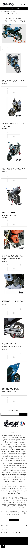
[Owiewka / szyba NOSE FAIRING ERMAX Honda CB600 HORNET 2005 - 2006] (13, 107)
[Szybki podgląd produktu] (14, 74)
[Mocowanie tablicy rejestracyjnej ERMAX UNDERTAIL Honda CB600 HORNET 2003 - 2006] (13, 195)
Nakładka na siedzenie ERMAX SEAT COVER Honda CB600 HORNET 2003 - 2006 (13, 390)
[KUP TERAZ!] (13, 92)
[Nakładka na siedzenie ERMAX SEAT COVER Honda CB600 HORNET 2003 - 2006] (13, 372)
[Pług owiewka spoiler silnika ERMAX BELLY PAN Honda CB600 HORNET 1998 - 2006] (13, 284)
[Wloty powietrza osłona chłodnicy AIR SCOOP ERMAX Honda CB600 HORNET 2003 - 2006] (13, 239)
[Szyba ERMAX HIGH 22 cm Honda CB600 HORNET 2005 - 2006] (13, 63)
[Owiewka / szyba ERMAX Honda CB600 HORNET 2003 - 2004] (13, 151)
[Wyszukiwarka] (21, 4)
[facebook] (14, 539)
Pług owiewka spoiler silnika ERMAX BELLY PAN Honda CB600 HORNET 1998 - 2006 (13, 301)
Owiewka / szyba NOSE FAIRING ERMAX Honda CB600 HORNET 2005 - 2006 (13, 125)
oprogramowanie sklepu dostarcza (12, 542)
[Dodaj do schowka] (20, 88)
